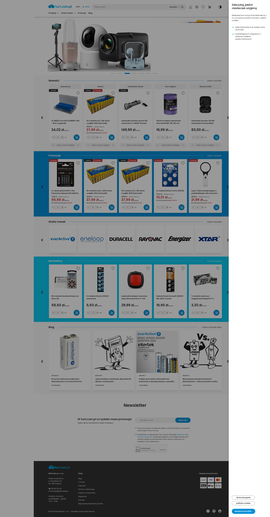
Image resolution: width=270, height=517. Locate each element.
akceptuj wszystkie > (243, 511)
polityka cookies (243, 503)
